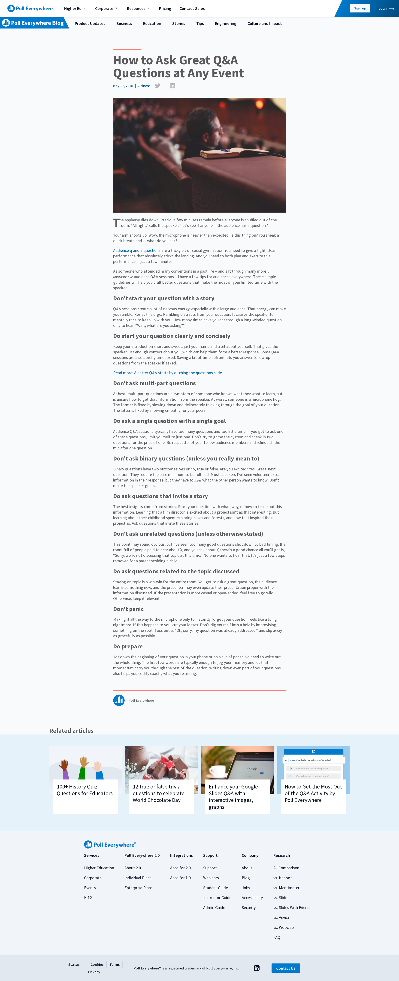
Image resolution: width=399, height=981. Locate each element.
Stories (178, 23)
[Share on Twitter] (157, 85)
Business (124, 23)
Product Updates (90, 23)
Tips (200, 23)
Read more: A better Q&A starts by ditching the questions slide (167, 372)
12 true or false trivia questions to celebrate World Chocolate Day (158, 793)
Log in (383, 8)
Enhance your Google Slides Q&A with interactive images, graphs (233, 796)
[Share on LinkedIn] (172, 85)
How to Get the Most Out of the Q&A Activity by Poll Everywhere (313, 793)
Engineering (225, 23)
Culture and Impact (265, 23)
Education (152, 23)
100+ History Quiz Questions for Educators (85, 790)
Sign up (360, 8)
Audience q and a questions (136, 250)
